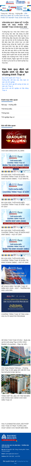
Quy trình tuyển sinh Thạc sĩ (11, 78)
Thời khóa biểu (6, 109)
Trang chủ (4, 13)
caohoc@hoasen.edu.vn (11, 453)
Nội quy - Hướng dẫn (16, 13)
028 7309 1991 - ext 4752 (13, 456)
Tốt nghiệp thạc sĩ (7, 117)
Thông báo (5, 113)
